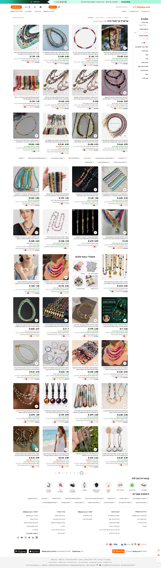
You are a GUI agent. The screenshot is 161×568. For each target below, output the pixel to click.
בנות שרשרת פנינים (141, 502)
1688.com (61, 559)
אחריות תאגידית (142, 522)
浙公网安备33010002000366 (111, 565)
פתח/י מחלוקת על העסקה (58, 522)
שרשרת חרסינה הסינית (119, 162)
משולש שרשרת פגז (73, 158)
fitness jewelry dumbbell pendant (36, 158)
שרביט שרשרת (56, 498)
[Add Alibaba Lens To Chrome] (118, 551)
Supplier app (76, 551)
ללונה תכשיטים (66, 502)
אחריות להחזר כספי (114, 519)
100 (59, 473)
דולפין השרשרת (123, 498)
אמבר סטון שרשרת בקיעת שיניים (93, 498)
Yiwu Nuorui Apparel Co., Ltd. (60, 377)
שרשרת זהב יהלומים (93, 502)
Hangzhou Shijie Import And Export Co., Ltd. (56, 246)
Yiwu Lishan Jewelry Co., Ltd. (31, 149)
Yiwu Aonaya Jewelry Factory (119, 62)
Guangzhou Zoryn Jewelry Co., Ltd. (118, 246)
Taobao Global (88, 559)
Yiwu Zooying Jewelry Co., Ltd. (30, 203)
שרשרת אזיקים (79, 502)
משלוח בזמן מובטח (114, 522)
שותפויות (35, 530)
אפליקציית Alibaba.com (49, 551)
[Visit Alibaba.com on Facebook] (37, 537)
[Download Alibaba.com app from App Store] (34, 551)
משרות (145, 526)
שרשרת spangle (32, 498)
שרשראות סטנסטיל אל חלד (49, 502)
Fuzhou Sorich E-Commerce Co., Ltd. (87, 106)
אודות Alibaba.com (141, 511)
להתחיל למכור (34, 519)
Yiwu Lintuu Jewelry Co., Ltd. (90, 63)
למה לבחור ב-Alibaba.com (139, 515)
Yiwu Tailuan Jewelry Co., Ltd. (90, 203)
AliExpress (54, 559)
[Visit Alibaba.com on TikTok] (18, 537)
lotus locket (87, 158)
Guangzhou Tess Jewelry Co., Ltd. (118, 203)
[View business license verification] (97, 565)
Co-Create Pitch (142, 519)
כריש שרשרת (121, 158)
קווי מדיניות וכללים (114, 533)
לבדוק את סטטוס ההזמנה (31, 522)
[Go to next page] (55, 473)
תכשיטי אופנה (100, 17)
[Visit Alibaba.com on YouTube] (22, 537)
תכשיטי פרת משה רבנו (125, 502)
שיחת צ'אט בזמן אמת (59, 519)
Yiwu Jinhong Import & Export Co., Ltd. (58, 151)
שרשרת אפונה (88, 162)
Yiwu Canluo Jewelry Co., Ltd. (119, 334)
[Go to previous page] (85, 473)
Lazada (81, 559)
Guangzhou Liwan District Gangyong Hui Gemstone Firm (115, 149)
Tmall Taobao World (71, 559)
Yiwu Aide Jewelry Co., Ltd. (31, 291)
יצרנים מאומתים (87, 515)
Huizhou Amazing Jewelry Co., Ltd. (29, 334)
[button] (59, 7)
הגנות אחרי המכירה (114, 526)
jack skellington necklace (139, 498)
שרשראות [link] (90, 17)
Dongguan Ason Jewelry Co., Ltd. (118, 290)
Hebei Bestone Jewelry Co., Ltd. (30, 60)
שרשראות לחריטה (108, 502)
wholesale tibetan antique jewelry (104, 158)
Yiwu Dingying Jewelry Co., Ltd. (119, 106)
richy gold (44, 498)
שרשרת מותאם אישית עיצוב (72, 498)
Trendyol (100, 559)
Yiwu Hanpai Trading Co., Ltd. (119, 376)
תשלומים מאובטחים (113, 515)
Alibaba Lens (136, 551)
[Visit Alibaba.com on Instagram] (25, 537)
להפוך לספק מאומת (32, 526)
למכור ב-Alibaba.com (32, 515)
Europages (107, 559)
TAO (95, 559)
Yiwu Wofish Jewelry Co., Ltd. (60, 202)
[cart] (34, 7)
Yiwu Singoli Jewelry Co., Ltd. (31, 105)
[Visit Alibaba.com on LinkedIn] (33, 537)
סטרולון (21, 158)
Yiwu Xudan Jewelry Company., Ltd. (88, 377)
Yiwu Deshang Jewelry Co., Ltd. (60, 291)
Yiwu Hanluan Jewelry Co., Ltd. (60, 106)
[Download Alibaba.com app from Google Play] (20, 551)
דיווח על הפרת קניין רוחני (58, 530)
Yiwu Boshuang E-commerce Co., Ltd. (58, 334)
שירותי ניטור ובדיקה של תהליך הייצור (109, 530)
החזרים (63, 526)
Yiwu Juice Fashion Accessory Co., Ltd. (57, 62)
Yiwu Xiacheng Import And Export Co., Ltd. (27, 248)
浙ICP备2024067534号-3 (128, 565)
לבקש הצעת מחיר (87, 519)
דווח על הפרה (61, 533)
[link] (158, 550)
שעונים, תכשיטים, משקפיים (113, 17)
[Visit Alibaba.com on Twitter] (29, 537)
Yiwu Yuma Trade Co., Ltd (91, 334)
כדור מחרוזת (111, 498)
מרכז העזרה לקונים (60, 515)
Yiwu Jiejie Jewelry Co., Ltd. (90, 148)
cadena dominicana (103, 162)
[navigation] (140, 245)
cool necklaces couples (57, 158)
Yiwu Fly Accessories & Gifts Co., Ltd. (87, 245)
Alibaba (126, 17)
